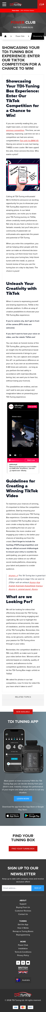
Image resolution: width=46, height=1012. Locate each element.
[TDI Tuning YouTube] (28, 963)
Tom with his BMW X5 (29, 140)
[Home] (16, 4)
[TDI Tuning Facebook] (18, 963)
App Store (30, 806)
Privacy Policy (23, 955)
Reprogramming (23, 934)
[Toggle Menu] (4, 4)
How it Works (23, 927)
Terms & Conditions (23, 951)
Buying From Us (23, 907)
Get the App (23, 924)
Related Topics (23, 697)
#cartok (12, 585)
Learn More (24, 799)
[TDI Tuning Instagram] (23, 963)
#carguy (39, 585)
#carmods (19, 585)
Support (23, 903)
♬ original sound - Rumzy (27, 589)
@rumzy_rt (13, 575)
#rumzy (32, 582)
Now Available (23, 711)
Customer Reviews (23, 910)
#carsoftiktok (29, 585)
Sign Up (37, 888)
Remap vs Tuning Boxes (23, 931)
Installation (23, 948)
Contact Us (23, 914)
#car (38, 582)
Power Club (23, 945)
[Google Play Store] (32, 815)
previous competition (15, 130)
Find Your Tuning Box (23, 848)
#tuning (12, 589)
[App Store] (12, 815)
